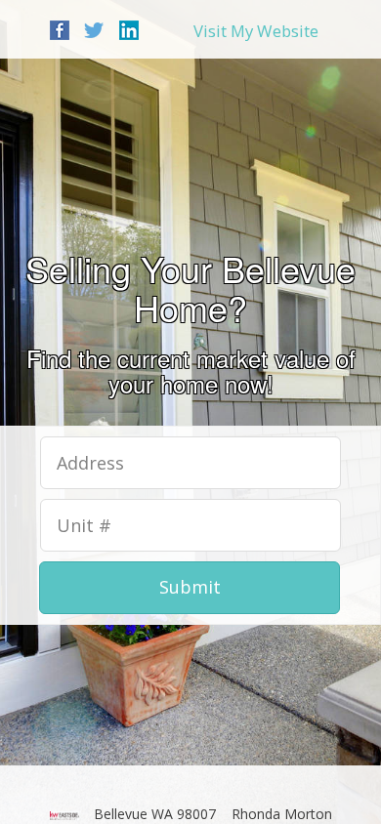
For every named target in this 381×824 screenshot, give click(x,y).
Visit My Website (255, 31)
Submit (190, 586)
